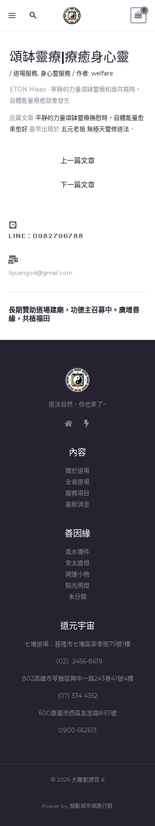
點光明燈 (77, 585)
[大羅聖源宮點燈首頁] (68, 423)
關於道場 (77, 470)
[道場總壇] (86, 423)
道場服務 (25, 73)
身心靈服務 (55, 73)
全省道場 (77, 482)
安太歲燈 (77, 563)
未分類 (77, 596)
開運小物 (77, 574)
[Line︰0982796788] (13, 225)
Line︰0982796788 (46, 236)
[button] (33, 15)
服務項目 (77, 493)
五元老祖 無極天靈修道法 (95, 129)
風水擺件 (77, 552)
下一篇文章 (77, 185)
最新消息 (77, 504)
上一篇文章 (77, 161)
